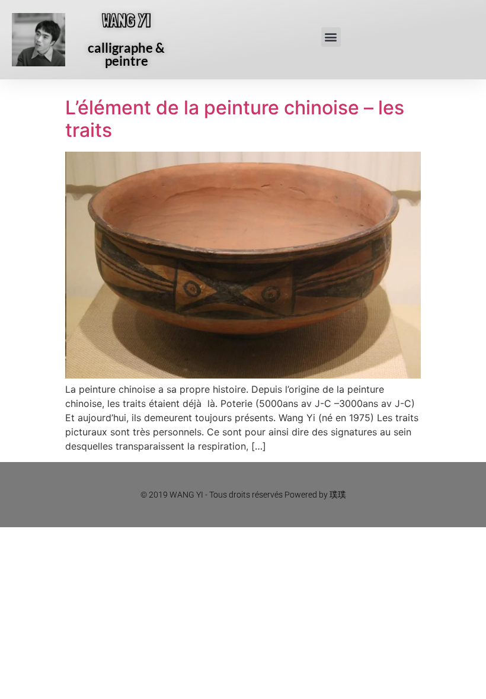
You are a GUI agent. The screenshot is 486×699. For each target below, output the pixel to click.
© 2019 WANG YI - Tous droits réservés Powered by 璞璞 (243, 494)
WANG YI (126, 20)
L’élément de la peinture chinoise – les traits (234, 119)
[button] (331, 37)
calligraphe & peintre (126, 54)
